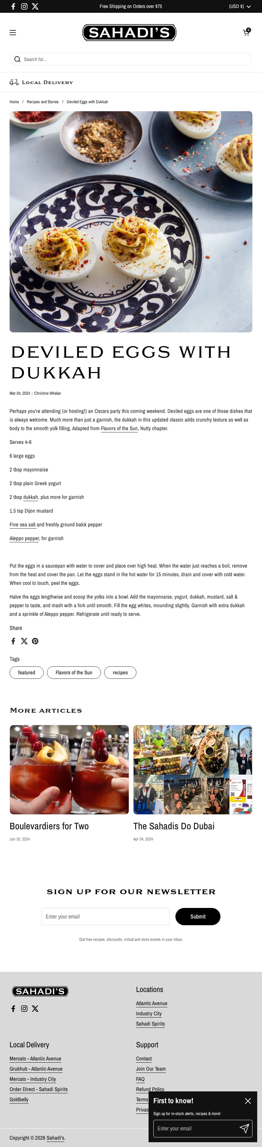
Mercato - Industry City (33, 1078)
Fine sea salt (23, 524)
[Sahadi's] (129, 32)
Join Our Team (151, 1068)
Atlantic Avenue (151, 1003)
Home (14, 102)
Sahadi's (55, 1137)
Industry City (149, 1013)
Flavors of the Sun (74, 672)
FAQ (140, 1078)
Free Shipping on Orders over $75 (131, 6)
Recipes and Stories (43, 102)
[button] (246, 32)
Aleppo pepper (24, 538)
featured (26, 672)
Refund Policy (150, 1089)
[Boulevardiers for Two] (69, 770)
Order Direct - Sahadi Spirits (39, 1089)
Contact (144, 1058)
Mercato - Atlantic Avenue (35, 1058)
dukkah (30, 496)
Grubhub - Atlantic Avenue (36, 1068)
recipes (120, 672)
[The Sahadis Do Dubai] (193, 770)
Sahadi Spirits (150, 1023)
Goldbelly (19, 1099)
